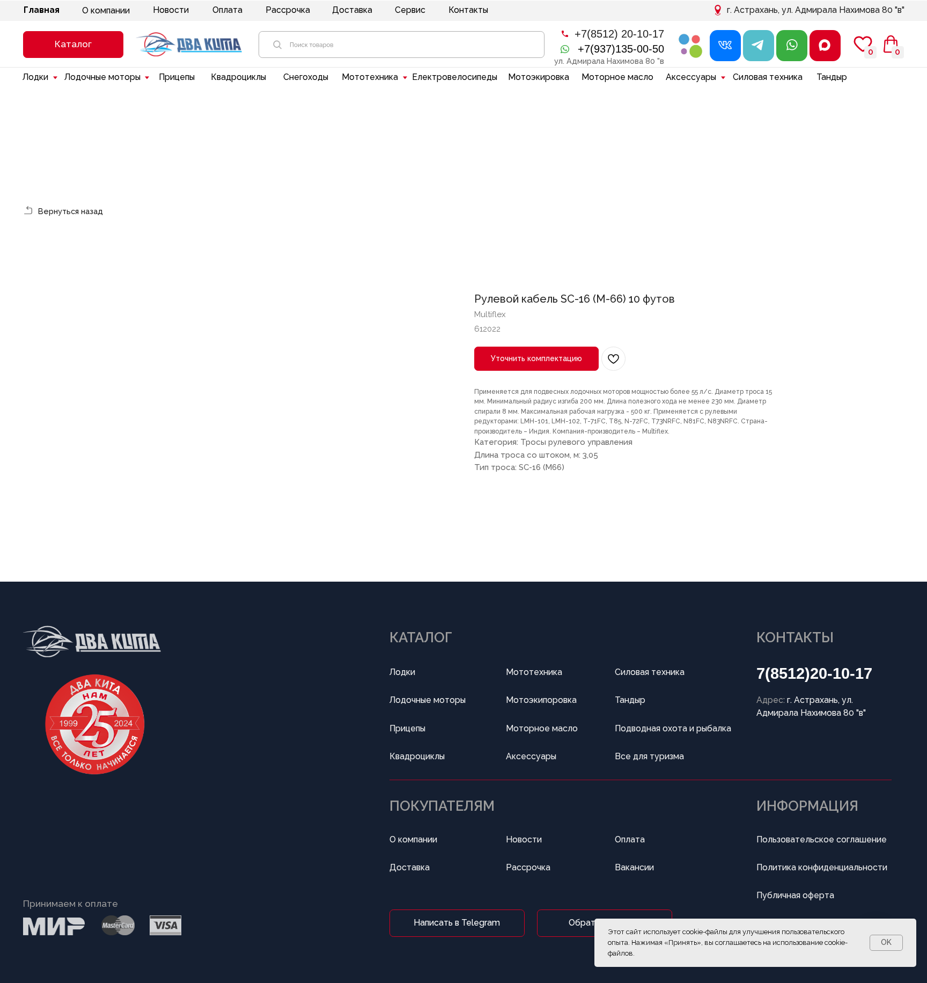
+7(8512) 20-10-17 (619, 34)
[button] (73, 44)
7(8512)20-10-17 (814, 673)
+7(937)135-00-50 (621, 49)
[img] (691, 45)
